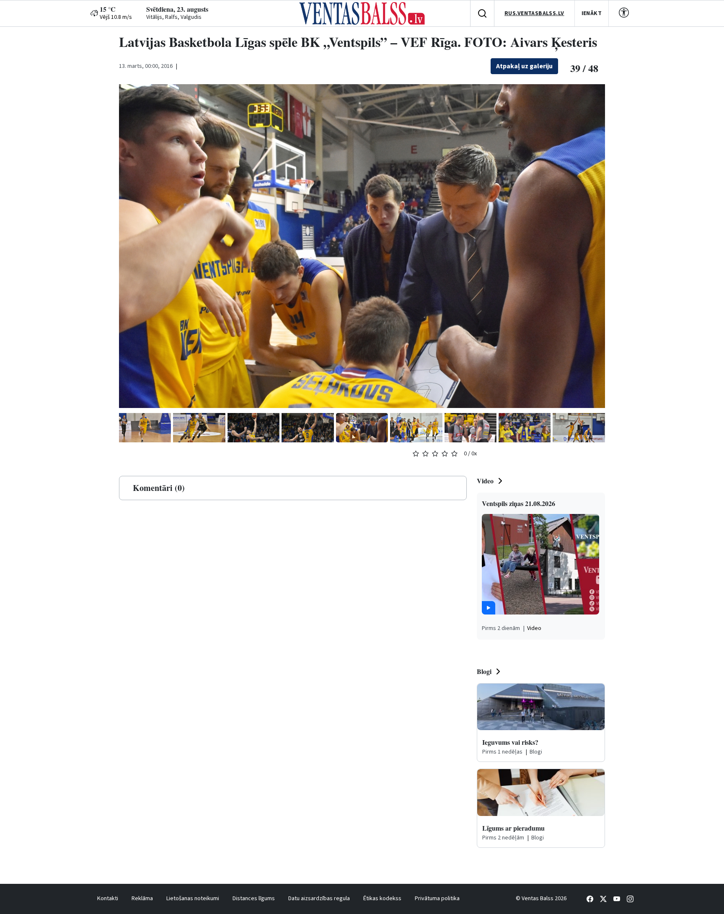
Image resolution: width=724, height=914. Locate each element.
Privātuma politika (437, 898)
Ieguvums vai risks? (510, 742)
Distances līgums (254, 898)
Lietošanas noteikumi (192, 898)
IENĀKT (592, 13)
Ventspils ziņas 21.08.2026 (518, 503)
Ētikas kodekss (382, 898)
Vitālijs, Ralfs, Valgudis (174, 17)
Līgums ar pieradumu (513, 828)
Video (485, 480)
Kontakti (107, 898)
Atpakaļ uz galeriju (524, 66)
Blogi (484, 671)
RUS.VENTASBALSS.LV (534, 13)
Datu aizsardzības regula (319, 898)
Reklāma (142, 898)
